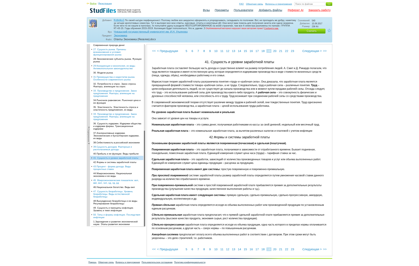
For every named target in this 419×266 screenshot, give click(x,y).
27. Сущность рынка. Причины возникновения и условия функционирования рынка (109, 52)
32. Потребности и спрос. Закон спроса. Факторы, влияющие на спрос (114, 85)
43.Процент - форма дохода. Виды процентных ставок (112, 167)
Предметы (222, 10)
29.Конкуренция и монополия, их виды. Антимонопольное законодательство (114, 67)
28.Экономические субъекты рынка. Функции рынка (117, 60)
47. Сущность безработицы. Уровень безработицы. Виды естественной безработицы (113, 194)
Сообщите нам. (271, 28)
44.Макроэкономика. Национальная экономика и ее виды (112, 174)
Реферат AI (295, 10)
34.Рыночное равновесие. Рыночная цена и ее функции (117, 101)
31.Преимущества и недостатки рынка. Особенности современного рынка (114, 78)
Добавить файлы (270, 10)
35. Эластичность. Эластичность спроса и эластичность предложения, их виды (115, 108)
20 (274, 51)
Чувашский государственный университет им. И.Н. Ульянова (151, 31)
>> (325, 51)
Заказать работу (319, 10)
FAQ (241, 4)
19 (269, 51)
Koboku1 (119, 20)
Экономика (120, 35)
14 (239, 51)
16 (251, 51)
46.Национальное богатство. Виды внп (114, 187)
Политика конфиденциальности (189, 262)
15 (245, 51)
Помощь (92, 262)
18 (263, 51)
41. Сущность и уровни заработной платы (115, 158)
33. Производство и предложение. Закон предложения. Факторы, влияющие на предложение (115, 93)
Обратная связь (254, 4)
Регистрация (105, 3)
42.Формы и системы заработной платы (114, 162)
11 (221, 51)
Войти (93, 3)
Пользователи (243, 10)
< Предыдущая (167, 51)
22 (286, 51)
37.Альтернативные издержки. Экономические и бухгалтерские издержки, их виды (116, 136)
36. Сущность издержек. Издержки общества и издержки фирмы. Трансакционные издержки (117, 126)
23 (292, 51)
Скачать (312, 31)
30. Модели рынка (103, 72)
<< (154, 51)
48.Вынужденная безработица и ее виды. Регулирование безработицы (115, 202)
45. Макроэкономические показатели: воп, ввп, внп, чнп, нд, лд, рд (116, 181)
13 (233, 51)
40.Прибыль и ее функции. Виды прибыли (116, 153)
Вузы (206, 10)
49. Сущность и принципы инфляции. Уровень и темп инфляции (113, 209)
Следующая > (312, 51)
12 (227, 51)
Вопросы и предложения (278, 4)
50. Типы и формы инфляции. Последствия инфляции (116, 216)
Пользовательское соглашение (157, 262)
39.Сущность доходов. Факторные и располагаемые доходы (112, 148)
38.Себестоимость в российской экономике (116, 142)
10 (216, 51)
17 (257, 51)
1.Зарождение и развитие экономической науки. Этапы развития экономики (115, 222)
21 (280, 51)
